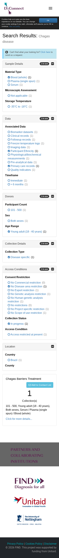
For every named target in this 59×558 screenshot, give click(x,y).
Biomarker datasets (22, 132)
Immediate (16, 180)
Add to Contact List (41, 385)
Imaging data (18, 147)
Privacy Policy (15, 543)
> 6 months (17, 184)
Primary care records (22, 166)
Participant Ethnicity (22, 151)
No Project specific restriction (27, 309)
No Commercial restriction (25, 282)
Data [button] (26, 118)
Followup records (20, 139)
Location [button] (10, 346)
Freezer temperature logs (25, 143)
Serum (14, 84)
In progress (17, 323)
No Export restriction (22, 290)
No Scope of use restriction (26, 312)
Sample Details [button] (26, 63)
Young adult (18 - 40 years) (26, 231)
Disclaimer (50, 543)
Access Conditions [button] (26, 269)
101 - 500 (16, 210)
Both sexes (17, 220)
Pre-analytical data (21, 162)
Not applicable (19, 95)
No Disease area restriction (26, 286)
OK (48, 20)
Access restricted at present (26, 334)
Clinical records (20, 135)
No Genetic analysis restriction (28, 294)
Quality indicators (20, 169)
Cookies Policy (33, 543)
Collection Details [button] (26, 243)
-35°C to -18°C (19, 106)
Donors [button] (26, 196)
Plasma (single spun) (23, 81)
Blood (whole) (19, 77)
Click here (45, 52)
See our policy (14, 26)
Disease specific (20, 257)
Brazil (14, 360)
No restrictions (19, 305)
